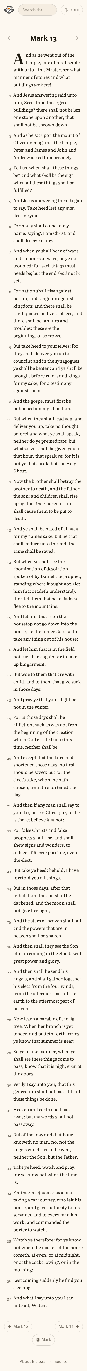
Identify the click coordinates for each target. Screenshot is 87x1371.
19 (9, 718)
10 (9, 402)
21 (9, 805)
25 (9, 921)
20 (9, 758)
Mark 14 (66, 1326)
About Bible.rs (32, 1361)
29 (9, 1052)
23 (9, 871)
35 (9, 1241)
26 (9, 947)
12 (9, 482)
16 (9, 650)
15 (9, 617)
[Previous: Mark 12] (9, 38)
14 (9, 562)
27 (9, 972)
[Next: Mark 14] (76, 38)
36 (9, 1281)
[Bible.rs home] (9, 10)
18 (9, 700)
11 (9, 419)
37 (9, 1299)
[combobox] (37, 10)
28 (9, 1019)
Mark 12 (21, 1326)
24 (9, 889)
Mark (46, 1339)
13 (9, 529)
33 (9, 1168)
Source (61, 1361)
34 (9, 1193)
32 (9, 1135)
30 (9, 1085)
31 (9, 1110)
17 (9, 675)
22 (9, 831)
